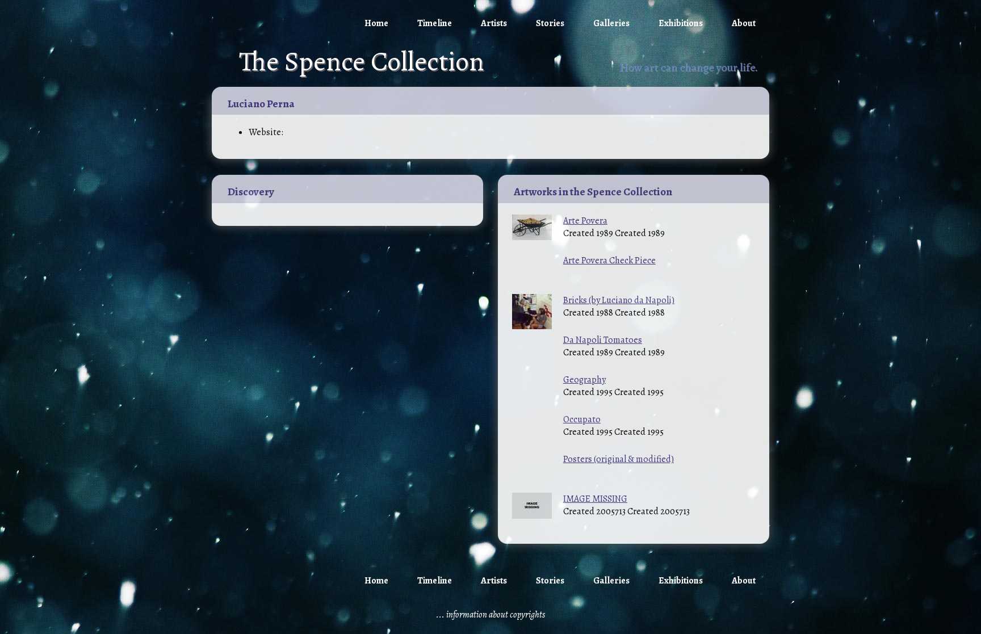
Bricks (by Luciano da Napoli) (618, 300)
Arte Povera (585, 221)
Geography (584, 379)
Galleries (611, 23)
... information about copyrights (490, 614)
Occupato (582, 419)
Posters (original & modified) (618, 459)
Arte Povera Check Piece (609, 260)
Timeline (434, 23)
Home (376, 23)
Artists (494, 23)
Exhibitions (681, 23)
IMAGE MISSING (595, 499)
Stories (550, 23)
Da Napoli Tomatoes (602, 340)
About (744, 23)
